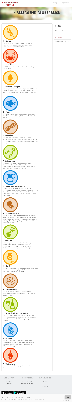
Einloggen (9, 381)
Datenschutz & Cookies (62, 41)
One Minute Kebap (27, 381)
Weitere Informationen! (63, 400)
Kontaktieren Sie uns (27, 383)
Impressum (59, 30)
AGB (57, 34)
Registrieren (65, 3)
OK (68, 397)
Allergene (59, 37)
